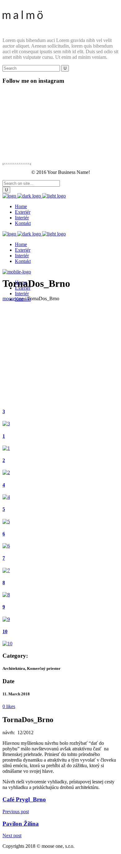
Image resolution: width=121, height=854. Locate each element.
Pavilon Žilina (20, 823)
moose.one (13, 298)
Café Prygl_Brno (24, 799)
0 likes (8, 706)
